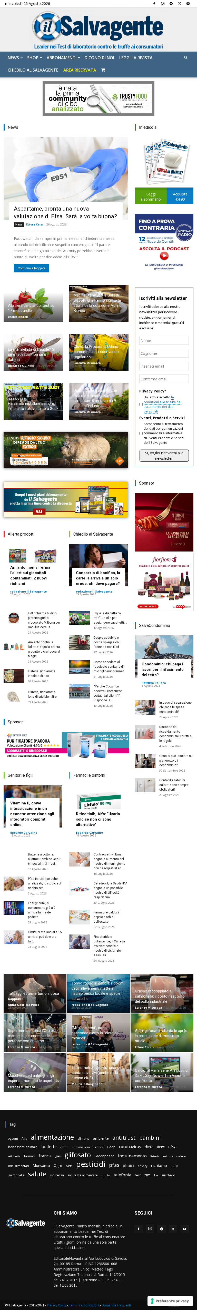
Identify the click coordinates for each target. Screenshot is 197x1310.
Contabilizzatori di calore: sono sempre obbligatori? (174, 785)
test (138, 1175)
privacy (142, 1166)
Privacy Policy (56, 1305)
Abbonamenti (61, 58)
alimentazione (52, 1137)
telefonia (122, 1174)
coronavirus (130, 1146)
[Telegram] (171, 3)
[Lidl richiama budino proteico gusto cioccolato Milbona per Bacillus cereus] (14, 618)
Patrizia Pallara (154, 683)
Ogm (58, 1165)
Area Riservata (79, 70)
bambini (150, 1137)
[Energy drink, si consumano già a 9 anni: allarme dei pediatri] (14, 908)
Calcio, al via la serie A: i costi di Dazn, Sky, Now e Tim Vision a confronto (161, 1075)
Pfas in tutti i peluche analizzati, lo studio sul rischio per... (44, 883)
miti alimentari (18, 1166)
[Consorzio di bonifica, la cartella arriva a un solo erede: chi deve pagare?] (98, 565)
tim (147, 1174)
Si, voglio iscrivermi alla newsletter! (164, 455)
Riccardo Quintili (21, 366)
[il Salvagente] (98, 30)
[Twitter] (179, 3)
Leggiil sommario (151, 197)
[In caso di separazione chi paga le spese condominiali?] (145, 707)
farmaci (29, 1156)
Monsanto (41, 1165)
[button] (186, 57)
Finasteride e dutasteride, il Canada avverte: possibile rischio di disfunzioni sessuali (109, 946)
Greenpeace (104, 1156)
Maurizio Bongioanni (88, 1084)
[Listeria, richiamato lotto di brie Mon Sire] (14, 697)
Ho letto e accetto (162, 404)
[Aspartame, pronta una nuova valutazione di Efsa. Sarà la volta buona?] (66, 178)
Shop (32, 58)
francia (45, 1156)
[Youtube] (188, 3)
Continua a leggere (31, 268)
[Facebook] (154, 3)
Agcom (13, 1138)
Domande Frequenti (116, 1305)
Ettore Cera (34, 224)
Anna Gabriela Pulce (23, 1005)
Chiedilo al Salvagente (33, 70)
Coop (111, 1147)
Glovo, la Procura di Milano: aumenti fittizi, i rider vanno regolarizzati (96, 351)
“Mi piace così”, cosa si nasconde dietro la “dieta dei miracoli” (95, 1033)
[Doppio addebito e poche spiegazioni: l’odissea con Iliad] (79, 642)
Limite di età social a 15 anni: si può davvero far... (45, 936)
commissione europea (88, 1147)
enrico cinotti (18, 317)
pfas (114, 1165)
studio (105, 1175)
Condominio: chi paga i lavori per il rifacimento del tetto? (163, 669)
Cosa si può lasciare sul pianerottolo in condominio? (176, 760)
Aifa (24, 1138)
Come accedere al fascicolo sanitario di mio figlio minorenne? (109, 666)
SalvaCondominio (154, 625)
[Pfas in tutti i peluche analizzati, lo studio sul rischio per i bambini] (14, 883)
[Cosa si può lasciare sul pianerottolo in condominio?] (145, 761)
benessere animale (23, 1147)
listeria (155, 1156)
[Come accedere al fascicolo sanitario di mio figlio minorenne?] (79, 667)
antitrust (124, 1137)
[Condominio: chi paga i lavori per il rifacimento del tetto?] (164, 656)
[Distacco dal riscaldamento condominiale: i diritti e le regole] (145, 732)
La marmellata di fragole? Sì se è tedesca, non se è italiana (31, 354)
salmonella (16, 1175)
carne (64, 1147)
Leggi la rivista (136, 58)
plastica (128, 1166)
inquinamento (132, 1155)
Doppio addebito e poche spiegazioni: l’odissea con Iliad (107, 642)
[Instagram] (162, 3)
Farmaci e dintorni (89, 775)
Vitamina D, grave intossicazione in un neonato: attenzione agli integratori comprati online (32, 814)
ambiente (101, 1138)
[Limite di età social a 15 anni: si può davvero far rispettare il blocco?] (14, 937)
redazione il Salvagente (28, 591)
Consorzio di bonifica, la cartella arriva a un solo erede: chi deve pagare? (98, 578)
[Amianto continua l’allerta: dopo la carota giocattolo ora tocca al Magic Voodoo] (14, 647)
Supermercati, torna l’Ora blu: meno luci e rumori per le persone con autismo (32, 1035)
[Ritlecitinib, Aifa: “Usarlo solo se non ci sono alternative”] (98, 806)
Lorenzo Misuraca (87, 363)
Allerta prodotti (21, 534)
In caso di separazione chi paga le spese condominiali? (175, 707)
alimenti (83, 1138)
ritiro (174, 1166)
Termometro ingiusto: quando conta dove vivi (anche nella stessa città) (97, 1072)
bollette (49, 1146)
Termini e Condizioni (84, 1305)
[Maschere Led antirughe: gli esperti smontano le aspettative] (35, 1072)
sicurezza (57, 1175)
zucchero (168, 1175)
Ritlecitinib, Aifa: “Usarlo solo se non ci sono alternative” (98, 819)
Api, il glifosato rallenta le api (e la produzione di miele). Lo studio (161, 1035)
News (13, 58)
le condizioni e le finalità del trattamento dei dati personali (162, 404)
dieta (149, 1146)
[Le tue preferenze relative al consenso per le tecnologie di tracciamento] (170, 1301)
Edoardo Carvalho (23, 832)
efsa (172, 1146)
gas (58, 1156)
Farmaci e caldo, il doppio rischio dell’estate (107, 917)
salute (37, 1174)
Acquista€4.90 (180, 197)
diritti (161, 1147)
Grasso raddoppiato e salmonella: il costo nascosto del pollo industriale (160, 996)
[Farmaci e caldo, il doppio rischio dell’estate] (79, 917)
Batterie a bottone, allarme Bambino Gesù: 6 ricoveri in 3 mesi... (44, 859)
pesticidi (90, 1164)
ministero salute (174, 1156)
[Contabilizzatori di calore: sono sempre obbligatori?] (145, 785)
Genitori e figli (20, 775)
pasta (69, 1166)
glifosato (77, 1155)
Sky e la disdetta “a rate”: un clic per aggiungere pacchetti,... (110, 618)
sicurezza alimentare (82, 1175)
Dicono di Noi (99, 58)
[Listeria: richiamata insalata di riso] (14, 676)
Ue (156, 1175)
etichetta (14, 1156)
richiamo (159, 1165)
